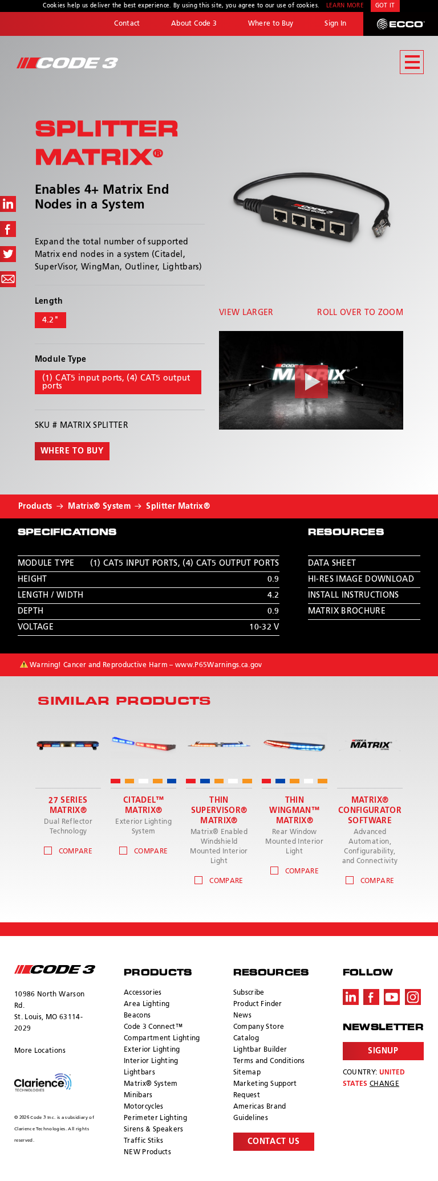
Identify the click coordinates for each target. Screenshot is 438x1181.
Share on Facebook (8, 229)
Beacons (137, 1015)
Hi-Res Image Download (361, 579)
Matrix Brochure (347, 611)
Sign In (335, 24)
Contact (127, 24)
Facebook (371, 997)
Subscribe (249, 993)
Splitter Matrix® (178, 506)
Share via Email (8, 279)
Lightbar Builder (260, 1050)
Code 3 (67, 63)
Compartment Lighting (162, 1038)
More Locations (40, 1051)
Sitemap (247, 1072)
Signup (383, 1051)
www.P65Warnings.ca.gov (218, 665)
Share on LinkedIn (8, 204)
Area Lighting (147, 1004)
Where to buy (72, 451)
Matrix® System (99, 506)
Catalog (246, 1038)
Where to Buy (271, 24)
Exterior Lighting (152, 1050)
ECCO (400, 24)
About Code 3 (194, 24)
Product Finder (257, 1004)
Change (384, 1084)
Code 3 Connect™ (153, 1027)
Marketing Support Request (265, 1090)
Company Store (259, 1027)
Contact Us (274, 1142)
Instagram (413, 997)
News (242, 1015)
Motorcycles (144, 1107)
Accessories (143, 993)
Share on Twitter (8, 254)
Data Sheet (332, 563)
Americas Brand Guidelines (259, 1113)
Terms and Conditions (269, 1061)
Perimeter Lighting (155, 1118)
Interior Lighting (151, 1061)
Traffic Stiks (144, 1141)
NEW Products (147, 1152)
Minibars (138, 1095)
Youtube (392, 997)
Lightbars (139, 1072)
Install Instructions (353, 595)
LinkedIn (351, 997)
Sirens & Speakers (154, 1129)
